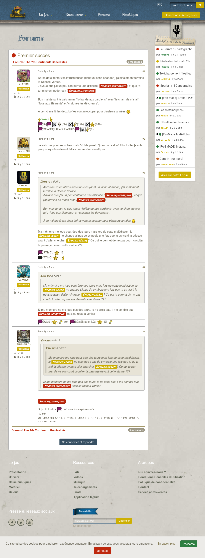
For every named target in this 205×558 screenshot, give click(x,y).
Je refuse (103, 551)
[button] (161, 5)
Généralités (59, 62)
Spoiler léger (48, 236)
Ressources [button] (74, 15)
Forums (104, 15)
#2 (144, 138)
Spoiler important (113, 86)
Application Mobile (86, 497)
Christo (23, 84)
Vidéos (78, 477)
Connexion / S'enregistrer (181, 15)
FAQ (76, 472)
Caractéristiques (20, 482)
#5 (144, 331)
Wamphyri (23, 280)
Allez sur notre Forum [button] (175, 175)
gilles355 (24, 151)
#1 (144, 71)
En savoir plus (167, 543)
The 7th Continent (37, 62)
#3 (144, 172)
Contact (143, 487)
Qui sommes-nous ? (152, 472)
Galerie (13, 492)
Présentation (17, 472)
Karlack (24, 185)
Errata (77, 492)
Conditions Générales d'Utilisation (161, 477)
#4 (144, 267)
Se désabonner (82, 526)
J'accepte (189, 544)
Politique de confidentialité (156, 482)
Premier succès (33, 55)
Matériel (14, 487)
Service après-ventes (152, 492)
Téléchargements (85, 487)
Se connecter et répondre (78, 442)
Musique (79, 482)
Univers (14, 477)
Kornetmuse (23, 344)
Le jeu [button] (44, 15)
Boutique (130, 15)
